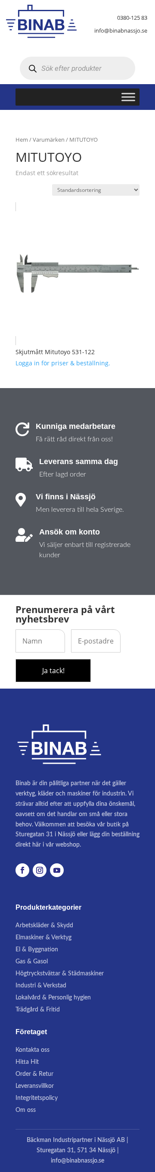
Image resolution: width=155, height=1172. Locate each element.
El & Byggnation (37, 950)
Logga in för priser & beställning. (63, 363)
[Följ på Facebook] (22, 870)
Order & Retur (34, 1074)
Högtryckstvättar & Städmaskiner (60, 974)
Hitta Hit (27, 1062)
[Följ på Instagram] (39, 870)
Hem (22, 139)
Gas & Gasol (32, 962)
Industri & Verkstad (41, 986)
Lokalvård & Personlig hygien (53, 998)
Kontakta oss (33, 1050)
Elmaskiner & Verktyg (43, 938)
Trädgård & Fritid (38, 1010)
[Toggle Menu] (128, 97)
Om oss (26, 1110)
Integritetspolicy (37, 1098)
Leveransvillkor (35, 1086)
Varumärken (49, 139)
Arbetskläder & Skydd (44, 926)
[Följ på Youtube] (57, 870)
